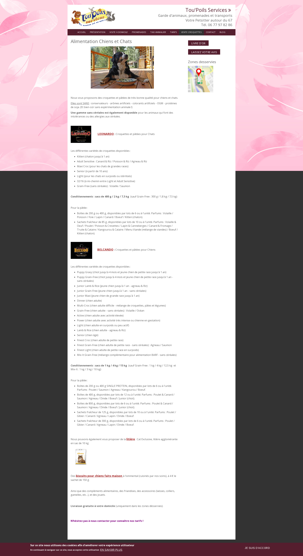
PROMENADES (139, 32)
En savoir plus (111, 550)
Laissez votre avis (204, 52)
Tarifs (173, 32)
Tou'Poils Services (206, 9)
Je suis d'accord (257, 548)
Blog (222, 32)
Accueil (81, 32)
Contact (211, 32)
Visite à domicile (119, 32)
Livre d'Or (198, 43)
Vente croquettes (191, 32)
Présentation (97, 32)
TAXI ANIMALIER (158, 32)
